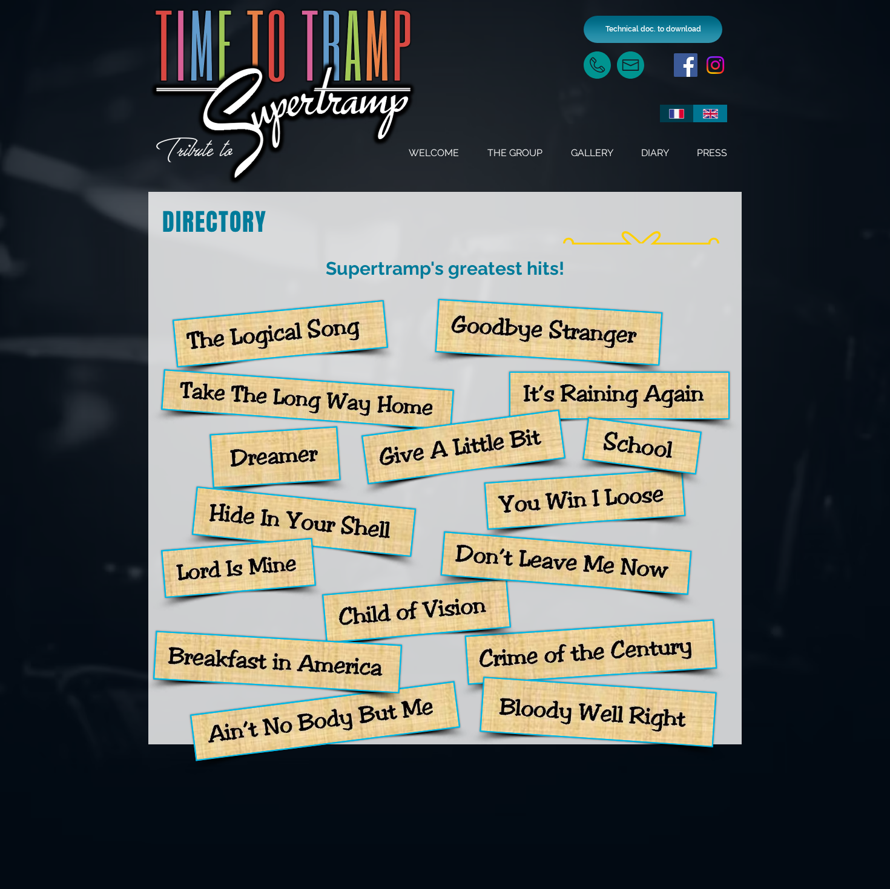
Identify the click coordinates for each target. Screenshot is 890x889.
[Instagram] (715, 65)
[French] (676, 113)
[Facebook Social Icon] (685, 65)
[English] (710, 113)
